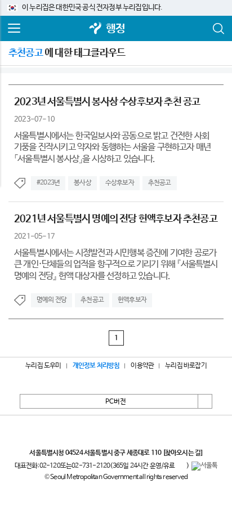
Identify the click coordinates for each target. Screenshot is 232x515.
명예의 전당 (51, 300)
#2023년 (48, 183)
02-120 (49, 466)
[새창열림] (95, 29)
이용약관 (142, 366)
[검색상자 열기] (217, 28)
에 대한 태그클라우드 (66, 53)
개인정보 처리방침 (96, 366)
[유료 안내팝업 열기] (180, 466)
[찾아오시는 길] (183, 453)
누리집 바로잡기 (186, 366)
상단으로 (205, 401)
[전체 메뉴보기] (14, 28)
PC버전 (115, 402)
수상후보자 (119, 183)
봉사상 (82, 183)
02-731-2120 (91, 466)
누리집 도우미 (43, 366)
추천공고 (159, 183)
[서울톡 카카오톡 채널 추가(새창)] (204, 466)
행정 (115, 29)
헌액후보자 (132, 300)
